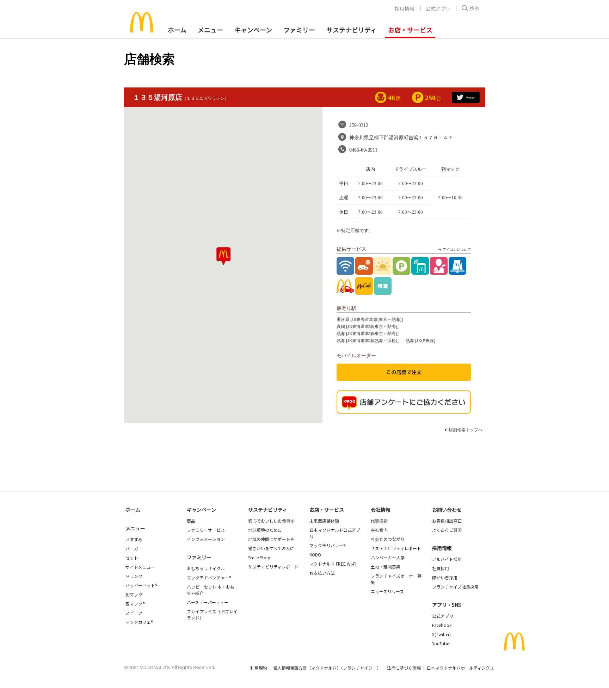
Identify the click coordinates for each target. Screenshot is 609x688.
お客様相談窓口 (447, 521)
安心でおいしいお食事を (271, 521)
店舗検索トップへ (465, 429)
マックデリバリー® (327, 545)
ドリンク (133, 576)
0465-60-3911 (363, 150)
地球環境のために (265, 530)
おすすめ (133, 539)
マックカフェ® (139, 622)
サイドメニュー (140, 567)
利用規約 (258, 668)
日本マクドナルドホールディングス (460, 668)
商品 (191, 521)
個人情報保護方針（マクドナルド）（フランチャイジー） (327, 668)
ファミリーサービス (206, 530)
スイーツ (133, 613)
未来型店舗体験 (324, 521)
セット (131, 558)
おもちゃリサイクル (206, 568)
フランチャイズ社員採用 (455, 587)
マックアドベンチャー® (209, 577)
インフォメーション (206, 539)
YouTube (440, 643)
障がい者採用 (444, 577)
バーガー (133, 549)
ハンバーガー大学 (388, 557)
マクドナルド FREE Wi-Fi (332, 564)
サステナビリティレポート (273, 567)
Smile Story (259, 557)
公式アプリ (438, 8)
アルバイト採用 (447, 559)
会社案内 (379, 530)
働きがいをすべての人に (271, 548)
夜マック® (134, 604)
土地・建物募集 (385, 567)
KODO (315, 555)
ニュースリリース (387, 591)
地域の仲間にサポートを (271, 539)
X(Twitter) (441, 634)
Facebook (441, 625)
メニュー (135, 528)
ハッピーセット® (141, 585)
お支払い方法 (322, 573)
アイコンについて (457, 249)
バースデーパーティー (207, 602)
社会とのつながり (388, 539)
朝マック (133, 594)
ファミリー (299, 29)
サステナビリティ (351, 29)
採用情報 (404, 8)
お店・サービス (410, 29)
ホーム (177, 29)
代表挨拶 (379, 521)
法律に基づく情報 (404, 668)
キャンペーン (253, 29)
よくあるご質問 (447, 530)
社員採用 (440, 568)
